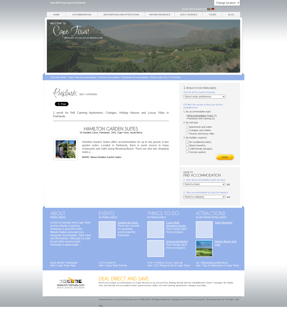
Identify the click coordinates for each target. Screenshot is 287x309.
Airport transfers (197, 145)
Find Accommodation (109, 77)
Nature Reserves (159, 14)
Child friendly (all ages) (200, 148)
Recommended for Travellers (220, 299)
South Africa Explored (194, 9)
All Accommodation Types (200, 115)
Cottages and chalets (200, 130)
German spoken (197, 152)
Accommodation (81, 14)
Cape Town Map (66, 265)
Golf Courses (188, 14)
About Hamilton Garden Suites (106, 157)
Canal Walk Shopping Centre (176, 224)
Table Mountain (223, 222)
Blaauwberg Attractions (215, 262)
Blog (231, 14)
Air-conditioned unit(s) (200, 142)
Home (56, 14)
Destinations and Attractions (121, 14)
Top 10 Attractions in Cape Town (221, 265)
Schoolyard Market (177, 241)
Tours (212, 14)
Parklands (72, 262)
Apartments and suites (200, 127)
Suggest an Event (128, 222)
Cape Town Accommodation (82, 77)
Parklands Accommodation (135, 77)
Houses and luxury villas (201, 133)
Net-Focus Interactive (194, 299)
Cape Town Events (116, 265)
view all (178, 262)
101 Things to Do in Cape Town (172, 265)
